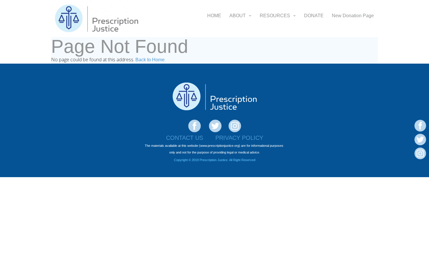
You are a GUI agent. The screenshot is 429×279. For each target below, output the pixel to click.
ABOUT (237, 15)
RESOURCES (275, 15)
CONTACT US (184, 138)
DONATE (314, 15)
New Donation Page (353, 15)
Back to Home (150, 59)
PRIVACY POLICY (239, 138)
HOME (214, 15)
